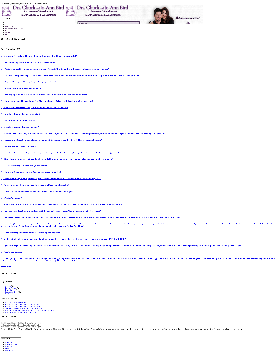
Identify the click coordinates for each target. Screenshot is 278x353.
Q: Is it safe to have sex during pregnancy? (20, 127)
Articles (8, 286)
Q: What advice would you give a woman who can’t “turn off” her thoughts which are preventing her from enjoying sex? (55, 69)
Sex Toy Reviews (11, 292)
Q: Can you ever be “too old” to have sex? (20, 146)
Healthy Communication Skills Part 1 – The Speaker (23, 306)
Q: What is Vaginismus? (11, 198)
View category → (6, 266)
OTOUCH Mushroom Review (15, 302)
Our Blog (9, 30)
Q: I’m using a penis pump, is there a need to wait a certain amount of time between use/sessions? (44, 95)
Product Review (10, 288)
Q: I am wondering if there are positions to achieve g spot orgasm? (30, 232)
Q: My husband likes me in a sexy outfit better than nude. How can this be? (34, 107)
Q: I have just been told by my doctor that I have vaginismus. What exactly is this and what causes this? (47, 101)
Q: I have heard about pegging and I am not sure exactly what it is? (31, 172)
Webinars (8, 294)
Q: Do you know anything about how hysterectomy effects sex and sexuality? (35, 185)
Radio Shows (9, 290)
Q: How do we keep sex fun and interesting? (20, 114)
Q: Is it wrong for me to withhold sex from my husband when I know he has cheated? (39, 56)
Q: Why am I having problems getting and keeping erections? (28, 82)
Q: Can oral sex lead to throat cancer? (18, 120)
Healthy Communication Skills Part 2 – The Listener (23, 304)
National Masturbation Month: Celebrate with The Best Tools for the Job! (30, 310)
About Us (9, 26)
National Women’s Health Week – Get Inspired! (21, 312)
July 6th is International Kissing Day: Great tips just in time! (25, 308)
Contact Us (10, 34)
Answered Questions (14, 28)
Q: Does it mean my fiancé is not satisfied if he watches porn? (28, 62)
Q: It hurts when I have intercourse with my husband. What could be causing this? (37, 191)
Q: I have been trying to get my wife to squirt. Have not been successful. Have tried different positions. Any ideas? (51, 178)
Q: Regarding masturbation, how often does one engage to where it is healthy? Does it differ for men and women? (51, 140)
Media (7, 32)
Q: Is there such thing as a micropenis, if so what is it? (25, 166)
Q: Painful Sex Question (11, 252)
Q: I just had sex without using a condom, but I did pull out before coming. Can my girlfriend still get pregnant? (51, 211)
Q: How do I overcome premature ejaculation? (21, 88)
